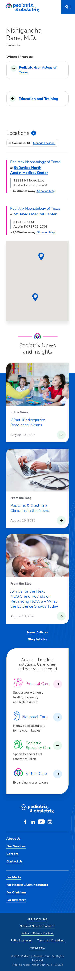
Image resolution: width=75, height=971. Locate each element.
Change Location (44, 143)
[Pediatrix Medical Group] (38, 808)
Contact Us (14, 861)
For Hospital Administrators (27, 885)
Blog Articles (37, 639)
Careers (12, 854)
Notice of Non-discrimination (37, 926)
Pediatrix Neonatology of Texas (37, 70)
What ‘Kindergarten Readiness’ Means (27, 422)
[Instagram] (49, 822)
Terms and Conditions (50, 940)
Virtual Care (36, 773)
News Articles (37, 632)
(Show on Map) (45, 191)
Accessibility (37, 948)
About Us (13, 838)
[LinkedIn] (32, 822)
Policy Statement (21, 940)
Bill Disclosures (37, 919)
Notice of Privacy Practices (37, 933)
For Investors (16, 900)
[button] (37, 98)
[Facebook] (25, 822)
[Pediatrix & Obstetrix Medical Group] (23, 7)
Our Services (16, 846)
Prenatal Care (37, 683)
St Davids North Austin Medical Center (29, 170)
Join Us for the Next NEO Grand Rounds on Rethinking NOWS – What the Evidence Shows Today (34, 599)
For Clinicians (16, 892)
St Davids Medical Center (35, 214)
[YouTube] (41, 822)
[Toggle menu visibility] (68, 7)
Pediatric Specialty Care (38, 745)
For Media (13, 877)
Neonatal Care (35, 717)
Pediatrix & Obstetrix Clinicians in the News (29, 508)
